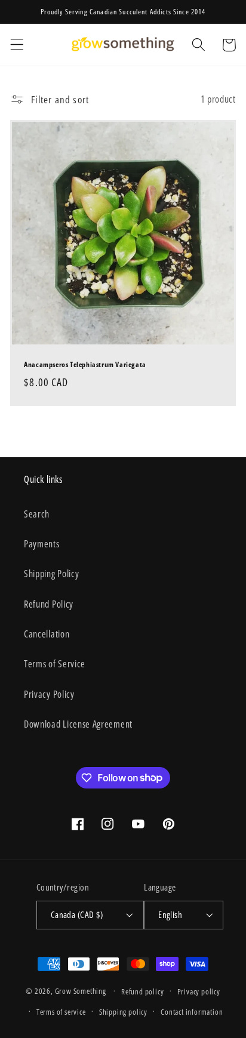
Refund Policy (48, 604)
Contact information (192, 1011)
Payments (42, 543)
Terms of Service (54, 663)
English (170, 914)
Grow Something (80, 990)
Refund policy (142, 991)
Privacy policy (198, 991)
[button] (17, 45)
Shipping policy (123, 1011)
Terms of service (61, 1011)
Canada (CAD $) (77, 914)
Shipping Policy (51, 573)
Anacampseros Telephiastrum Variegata (85, 364)
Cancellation (46, 633)
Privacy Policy (49, 694)
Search (37, 513)
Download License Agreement (78, 724)
